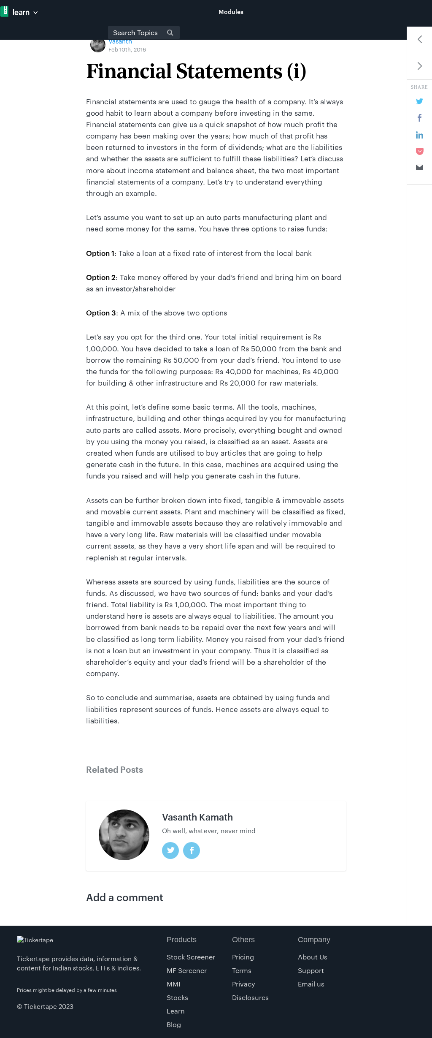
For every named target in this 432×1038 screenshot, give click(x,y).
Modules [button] (231, 11)
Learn (176, 1011)
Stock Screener (191, 957)
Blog (174, 1024)
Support (311, 970)
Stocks (177, 997)
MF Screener (187, 970)
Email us (311, 984)
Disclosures (250, 997)
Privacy (243, 984)
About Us (312, 957)
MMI (174, 984)
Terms (241, 970)
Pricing (243, 957)
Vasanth (120, 41)
